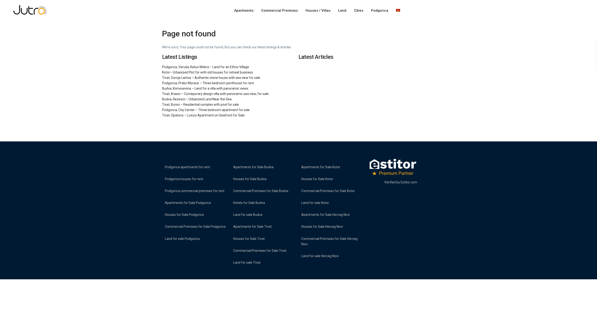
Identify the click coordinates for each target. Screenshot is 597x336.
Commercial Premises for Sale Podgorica (195, 226)
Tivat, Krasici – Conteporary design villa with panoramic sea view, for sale (215, 94)
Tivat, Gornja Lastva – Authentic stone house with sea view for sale (211, 78)
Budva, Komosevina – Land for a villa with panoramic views (205, 88)
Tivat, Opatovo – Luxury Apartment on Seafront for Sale (203, 115)
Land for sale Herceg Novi (320, 256)
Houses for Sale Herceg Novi (322, 226)
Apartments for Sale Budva (253, 167)
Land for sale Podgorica (182, 239)
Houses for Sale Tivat (249, 239)
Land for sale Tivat (246, 262)
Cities (358, 10)
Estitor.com (409, 182)
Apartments (243, 10)
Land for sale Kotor (315, 203)
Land (342, 10)
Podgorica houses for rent (184, 179)
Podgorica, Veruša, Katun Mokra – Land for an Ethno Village (205, 67)
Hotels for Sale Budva (249, 203)
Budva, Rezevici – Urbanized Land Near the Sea (197, 99)
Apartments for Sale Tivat (252, 226)
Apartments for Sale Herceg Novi (325, 215)
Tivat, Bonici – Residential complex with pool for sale (200, 104)
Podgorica (379, 10)
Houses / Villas (317, 10)
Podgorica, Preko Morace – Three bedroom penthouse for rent (208, 83)
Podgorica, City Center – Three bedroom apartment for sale (206, 110)
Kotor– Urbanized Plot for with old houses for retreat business (207, 72)
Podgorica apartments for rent (187, 167)
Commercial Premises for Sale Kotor (328, 191)
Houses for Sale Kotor (317, 179)
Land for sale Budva (247, 215)
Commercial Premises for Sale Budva (260, 191)
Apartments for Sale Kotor (320, 167)
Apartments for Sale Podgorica (188, 203)
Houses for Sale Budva (250, 179)
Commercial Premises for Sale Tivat (259, 250)
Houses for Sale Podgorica (184, 215)
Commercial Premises (279, 10)
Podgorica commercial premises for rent (194, 191)
